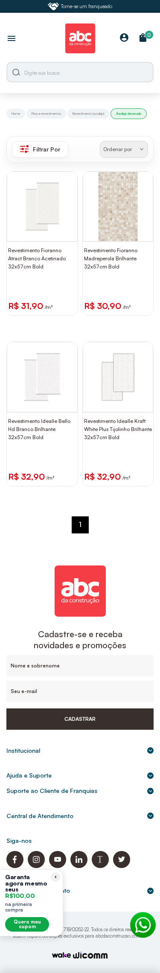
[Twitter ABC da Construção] (121, 865)
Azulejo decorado (128, 113)
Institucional (23, 750)
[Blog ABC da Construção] (100, 865)
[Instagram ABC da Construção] (36, 865)
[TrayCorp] (61, 955)
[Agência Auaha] (90, 956)
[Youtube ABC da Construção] (57, 865)
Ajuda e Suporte (29, 775)
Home (16, 113)
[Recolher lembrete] (55, 877)
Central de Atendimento (39, 815)
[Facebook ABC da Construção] (14, 865)
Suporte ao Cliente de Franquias (51, 790)
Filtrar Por (46, 149)
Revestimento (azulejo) (88, 113)
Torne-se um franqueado (86, 6)
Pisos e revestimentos (46, 113)
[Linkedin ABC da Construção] (78, 865)
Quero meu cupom (27, 924)
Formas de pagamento (38, 890)
